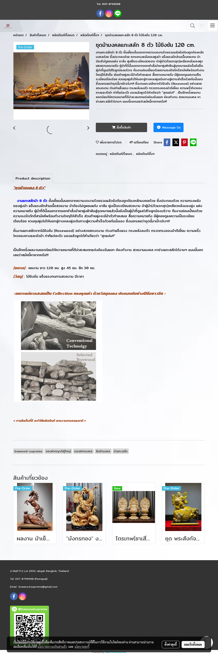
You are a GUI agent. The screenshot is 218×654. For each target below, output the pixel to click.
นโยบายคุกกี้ (82, 646)
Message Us (171, 127)
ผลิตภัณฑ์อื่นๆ (145, 153)
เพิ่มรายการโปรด (110, 142)
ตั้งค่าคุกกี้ (171, 644)
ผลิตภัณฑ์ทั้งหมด (121, 153)
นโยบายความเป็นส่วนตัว (52, 646)
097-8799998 (111, 4)
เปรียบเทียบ (141, 142)
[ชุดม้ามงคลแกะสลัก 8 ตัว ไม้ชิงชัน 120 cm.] (51, 81)
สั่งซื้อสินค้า (123, 127)
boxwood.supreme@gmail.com (38, 587)
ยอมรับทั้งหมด (193, 644)
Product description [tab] (33, 178)
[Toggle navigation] (212, 25)
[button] (191, 25)
